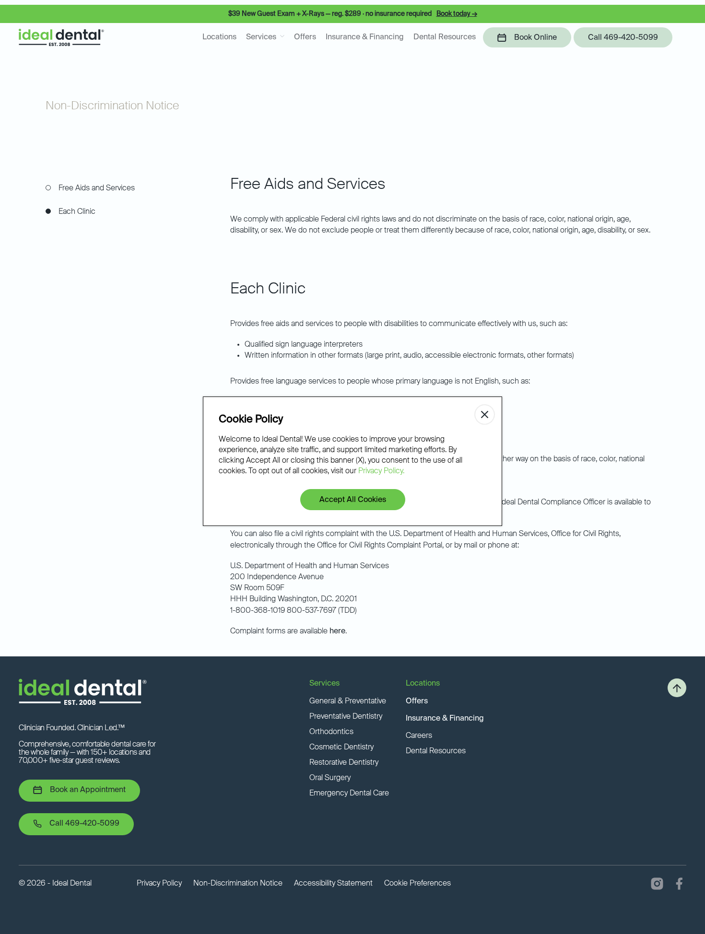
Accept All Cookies (352, 500)
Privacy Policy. (381, 471)
